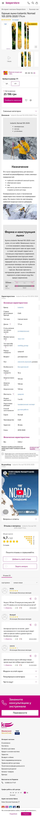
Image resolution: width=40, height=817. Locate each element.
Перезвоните (20, 712)
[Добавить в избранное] (26, 100)
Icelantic (21, 307)
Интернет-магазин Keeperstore (14, 9)
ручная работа (23, 409)
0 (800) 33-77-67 (10, 782)
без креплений (23, 367)
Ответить (9, 608)
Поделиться (31, 599)
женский (21, 362)
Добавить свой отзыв (21, 559)
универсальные (23, 331)
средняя (21, 394)
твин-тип (21, 339)
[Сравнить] (31, 100)
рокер (26, 345)
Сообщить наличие (13, 100)
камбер (20, 345)
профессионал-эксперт (26, 404)
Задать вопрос (21, 566)
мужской (28, 362)
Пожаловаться (35, 599)
